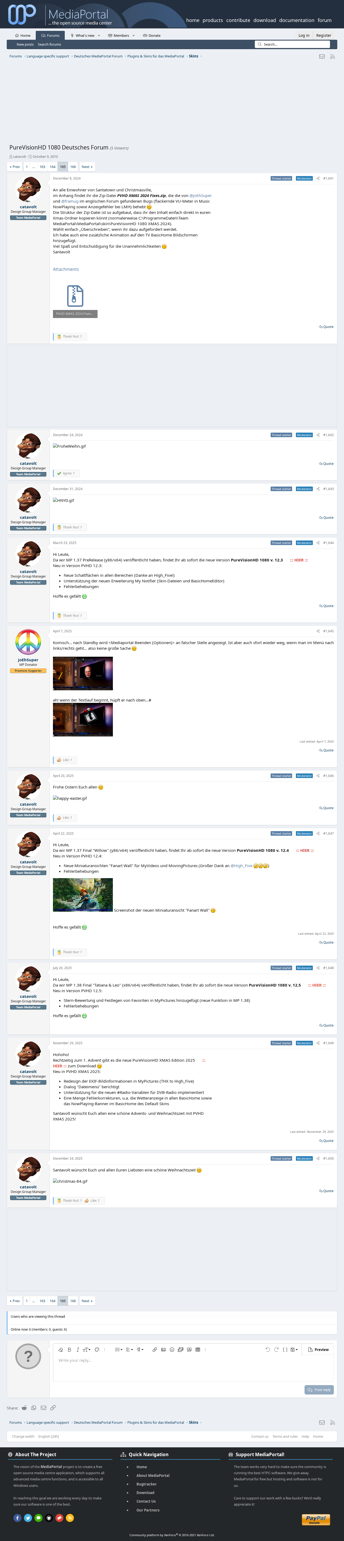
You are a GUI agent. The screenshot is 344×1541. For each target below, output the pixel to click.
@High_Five (241, 865)
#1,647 (328, 833)
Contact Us (146, 1501)
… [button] (33, 166)
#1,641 (328, 178)
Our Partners (148, 1510)
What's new (85, 35)
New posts (25, 44)
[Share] (318, 179)
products (213, 19)
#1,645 (328, 631)
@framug (69, 201)
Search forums (49, 44)
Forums (53, 35)
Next (85, 166)
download (264, 19)
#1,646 (328, 775)
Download (145, 1492)
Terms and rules (285, 1436)
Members (121, 35)
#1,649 (328, 1043)
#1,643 (328, 489)
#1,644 (328, 543)
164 (52, 166)
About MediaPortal (153, 1475)
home (192, 19)
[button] (99, 35)
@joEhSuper (200, 195)
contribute (238, 19)
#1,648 (328, 968)
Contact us (259, 1436)
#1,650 (328, 1158)
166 (73, 166)
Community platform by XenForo (172, 1535)
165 (63, 166)
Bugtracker (147, 1484)
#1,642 (328, 435)
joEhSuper (28, 659)
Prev (16, 166)
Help (305, 1436)
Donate (154, 35)
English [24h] (48, 1436)
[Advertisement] (170, 103)
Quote (328, 326)
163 (42, 166)
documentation (296, 19)
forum (325, 19)
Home (25, 35)
